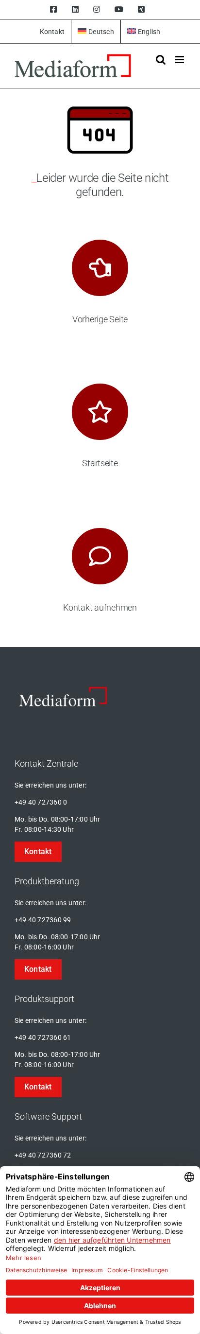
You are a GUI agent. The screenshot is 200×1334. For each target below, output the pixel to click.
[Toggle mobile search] (161, 59)
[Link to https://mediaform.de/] (100, 412)
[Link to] (100, 268)
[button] (38, 852)
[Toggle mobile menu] (180, 59)
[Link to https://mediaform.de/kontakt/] (100, 556)
